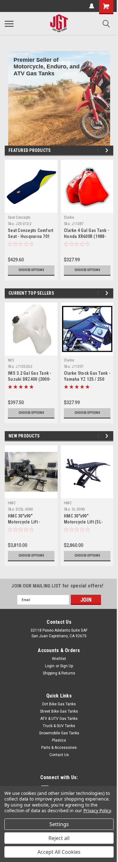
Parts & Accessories (59, 747)
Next (107, 150)
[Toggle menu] (9, 23)
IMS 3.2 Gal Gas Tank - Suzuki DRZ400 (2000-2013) (30, 379)
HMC (11, 503)
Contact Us (59, 755)
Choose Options (31, 270)
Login (49, 666)
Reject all (59, 838)
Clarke (69, 217)
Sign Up (66, 666)
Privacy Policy (97, 810)
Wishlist (59, 659)
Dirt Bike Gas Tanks (59, 704)
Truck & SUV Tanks (59, 726)
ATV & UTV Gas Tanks (59, 718)
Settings (59, 824)
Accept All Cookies (59, 851)
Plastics (59, 740)
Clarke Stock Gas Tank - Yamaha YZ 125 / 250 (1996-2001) (87, 379)
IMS (11, 360)
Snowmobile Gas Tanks (59, 733)
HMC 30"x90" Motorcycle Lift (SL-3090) (83, 521)
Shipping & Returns (59, 673)
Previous (99, 150)
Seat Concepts (19, 217)
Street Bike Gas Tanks (59, 711)
